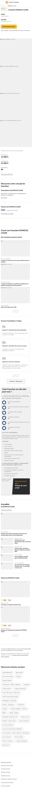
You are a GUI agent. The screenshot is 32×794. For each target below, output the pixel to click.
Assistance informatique (21, 741)
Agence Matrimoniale (7, 672)
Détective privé (5, 745)
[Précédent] (3, 394)
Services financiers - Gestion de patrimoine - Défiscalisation (15, 733)
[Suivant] (28, 394)
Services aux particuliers (7, 724)
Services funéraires (6, 737)
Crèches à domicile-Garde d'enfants (10, 696)
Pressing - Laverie (25, 716)
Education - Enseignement (8, 704)
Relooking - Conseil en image (9, 720)
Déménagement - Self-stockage (9, 700)
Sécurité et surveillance (7, 741)
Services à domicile (19, 737)
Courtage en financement (20, 688)
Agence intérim (19, 672)
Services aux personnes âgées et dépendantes (12, 728)
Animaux (18, 676)
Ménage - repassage (14, 712)
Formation (4, 708)
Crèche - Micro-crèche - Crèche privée (10, 692)
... (3, 6)
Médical (4, 712)
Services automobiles (24, 720)
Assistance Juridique (6, 680)
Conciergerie (26, 684)
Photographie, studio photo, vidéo (9, 716)
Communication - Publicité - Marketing (11, 684)
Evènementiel (21, 704)
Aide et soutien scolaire (7, 676)
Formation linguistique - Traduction (19, 708)
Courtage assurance (6, 688)
